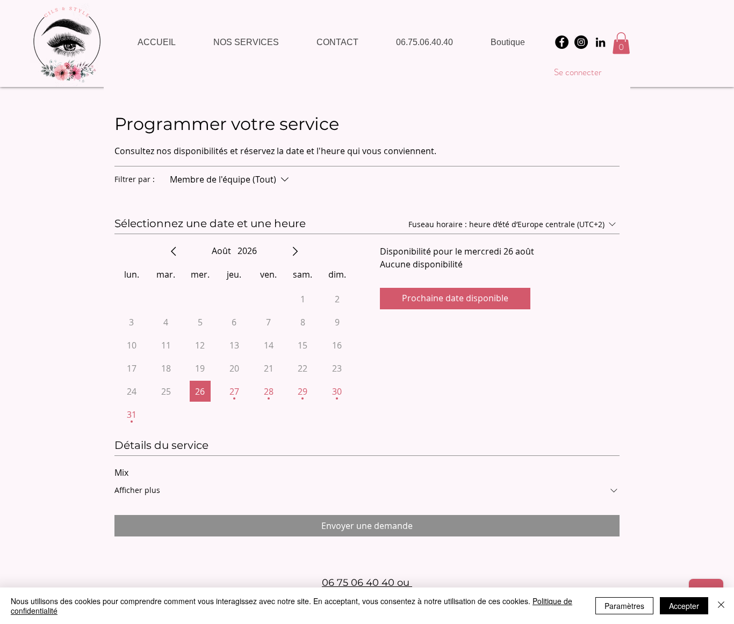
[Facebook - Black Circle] (562, 42)
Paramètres (624, 605)
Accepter (684, 605)
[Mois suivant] (295, 251)
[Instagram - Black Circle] (581, 42)
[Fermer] (721, 605)
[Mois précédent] (173, 251)
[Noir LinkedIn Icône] (600, 42)
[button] (621, 43)
